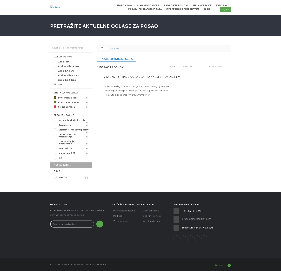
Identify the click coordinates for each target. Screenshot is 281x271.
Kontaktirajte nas (151, 221)
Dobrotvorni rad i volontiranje (73, 135)
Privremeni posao (73, 98)
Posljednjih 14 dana (69, 75)
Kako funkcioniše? (151, 216)
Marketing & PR (73, 153)
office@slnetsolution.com (196, 218)
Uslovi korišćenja (150, 210)
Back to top (220, 265)
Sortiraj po (173, 66)
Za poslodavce (121, 221)
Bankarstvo (73, 125)
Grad (57, 171)
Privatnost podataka (124, 210)
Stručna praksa (73, 107)
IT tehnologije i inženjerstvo (73, 142)
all (102, 47)
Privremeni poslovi (176, 5)
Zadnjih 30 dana (67, 80)
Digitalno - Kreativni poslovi (74, 130)
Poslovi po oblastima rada (145, 9)
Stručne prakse (202, 5)
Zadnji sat (63, 62)
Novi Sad (73, 177)
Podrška (117, 216)
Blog (207, 9)
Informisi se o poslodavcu (182, 9)
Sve (60, 84)
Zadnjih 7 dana (66, 71)
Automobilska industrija (73, 120)
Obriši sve (114, 48)
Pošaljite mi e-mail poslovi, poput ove (118, 59)
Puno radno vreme (147, 5)
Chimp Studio (101, 264)
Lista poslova (123, 5)
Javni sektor (73, 148)
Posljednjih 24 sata (68, 66)
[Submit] (99, 224)
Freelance (222, 5)
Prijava (225, 9)
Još (60, 158)
